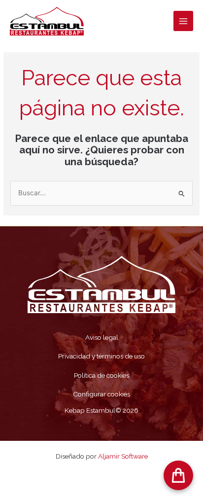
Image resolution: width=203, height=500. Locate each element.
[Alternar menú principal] (183, 21)
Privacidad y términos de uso (101, 356)
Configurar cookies (101, 394)
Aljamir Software (123, 456)
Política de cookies (101, 375)
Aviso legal (101, 337)
